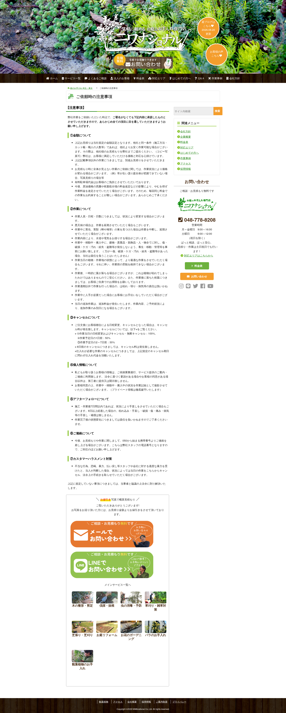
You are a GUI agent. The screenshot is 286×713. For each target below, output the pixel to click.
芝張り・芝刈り (82, 631)
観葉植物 (103, 701)
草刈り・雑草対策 (155, 602)
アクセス (185, 163)
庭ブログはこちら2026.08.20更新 (208, 28)
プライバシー (179, 701)
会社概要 (132, 701)
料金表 (140, 78)
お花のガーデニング (131, 631)
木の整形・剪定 (82, 602)
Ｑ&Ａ (201, 78)
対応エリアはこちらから (198, 255)
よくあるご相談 (97, 78)
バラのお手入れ (155, 631)
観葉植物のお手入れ (82, 661)
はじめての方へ (181, 78)
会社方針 (234, 78)
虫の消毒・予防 (131, 602)
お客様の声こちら (216, 53)
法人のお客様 (122, 78)
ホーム (54, 78)
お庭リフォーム (107, 631)
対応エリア (158, 78)
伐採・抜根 (107, 602)
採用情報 (185, 169)
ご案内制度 (161, 701)
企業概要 (185, 137)
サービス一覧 (73, 78)
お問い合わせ (199, 276)
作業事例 (217, 78)
